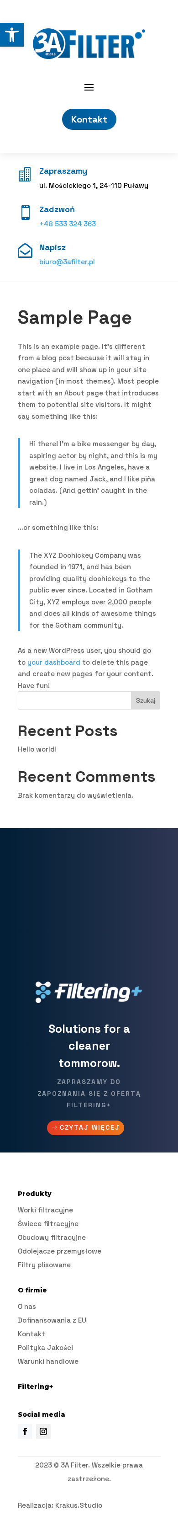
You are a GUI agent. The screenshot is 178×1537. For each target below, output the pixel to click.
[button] (12, 35)
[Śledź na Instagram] (43, 1431)
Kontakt (89, 119)
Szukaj (145, 700)
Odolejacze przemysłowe (59, 1251)
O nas (27, 1306)
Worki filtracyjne (45, 1210)
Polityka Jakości (45, 1347)
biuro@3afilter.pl (67, 261)
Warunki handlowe (48, 1361)
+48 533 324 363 (67, 223)
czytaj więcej (90, 1127)
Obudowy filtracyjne (52, 1237)
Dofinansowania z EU (52, 1320)
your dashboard (53, 662)
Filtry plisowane (44, 1264)
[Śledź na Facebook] (25, 1431)
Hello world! (37, 749)
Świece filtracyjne (48, 1223)
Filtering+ (35, 1386)
